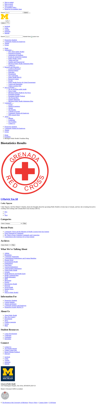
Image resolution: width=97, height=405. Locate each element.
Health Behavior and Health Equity (15, 273)
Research (7, 285)
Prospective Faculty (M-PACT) (14, 307)
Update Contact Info (11, 350)
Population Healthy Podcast (16, 96)
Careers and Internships (15, 84)
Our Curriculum (13, 75)
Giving (7, 45)
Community (8, 103)
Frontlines (8, 137)
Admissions (8, 50)
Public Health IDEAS (14, 77)
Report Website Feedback (12, 352)
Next (6, 215)
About (6, 116)
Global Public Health (11, 270)
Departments (12, 74)
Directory (7, 354)
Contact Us (11, 65)
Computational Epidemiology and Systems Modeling (20, 258)
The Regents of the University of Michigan (15, 402)
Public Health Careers (14, 58)
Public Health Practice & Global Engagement (21, 82)
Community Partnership (12, 256)
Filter (24, 223)
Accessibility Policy (10, 7)
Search (3, 12)
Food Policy (8, 265)
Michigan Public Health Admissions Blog (20, 63)
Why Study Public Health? (16, 51)
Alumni (7, 43)
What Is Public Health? (11, 292)
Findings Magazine (14, 99)
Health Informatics (10, 277)
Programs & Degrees (14, 53)
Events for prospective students (17, 57)
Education (11, 72)
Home (6, 48)
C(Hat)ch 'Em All (9, 199)
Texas (6, 291)
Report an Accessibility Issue (13, 9)
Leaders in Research (14, 69)
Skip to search (9, 4)
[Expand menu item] (12, 50)
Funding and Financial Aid (16, 62)
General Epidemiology (11, 267)
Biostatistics (8, 255)
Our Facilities (12, 122)
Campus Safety (43, 402)
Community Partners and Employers (15, 305)
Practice (7, 282)
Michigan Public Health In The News (19, 92)
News (6, 320)
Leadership (11, 120)
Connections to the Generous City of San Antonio (19, 237)
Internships (8, 339)
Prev (6, 212)
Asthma (7, 253)
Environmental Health (11, 262)
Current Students (10, 302)
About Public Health (11, 315)
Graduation (8, 337)
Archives (5, 241)
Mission (10, 118)
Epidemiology (9, 263)
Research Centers (13, 79)
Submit (26, 12)
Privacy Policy (33, 402)
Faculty (10, 81)
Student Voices (9, 289)
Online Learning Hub (14, 86)
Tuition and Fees (13, 60)
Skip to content (9, 2)
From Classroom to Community (14, 233)
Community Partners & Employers (15, 41)
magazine (10, 322)
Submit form (27, 36)
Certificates (8, 335)
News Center (12, 91)
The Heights (12, 110)
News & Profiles (9, 87)
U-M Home (52, 402)
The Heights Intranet (11, 348)
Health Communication (11, 275)
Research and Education (12, 67)
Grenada (7, 272)
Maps (6, 325)
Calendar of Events (14, 111)
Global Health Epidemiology (13, 268)
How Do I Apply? (10, 317)
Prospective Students (11, 40)
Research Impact (13, 70)
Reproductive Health (11, 284)
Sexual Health (9, 287)
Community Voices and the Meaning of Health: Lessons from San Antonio (27, 231)
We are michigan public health (17, 89)
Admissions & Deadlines (15, 55)
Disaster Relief (9, 260)
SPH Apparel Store (14, 115)
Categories (6, 219)
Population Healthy (14, 94)
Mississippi (8, 280)
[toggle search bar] (7, 22)
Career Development (11, 333)
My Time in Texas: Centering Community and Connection (22, 235)
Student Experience (14, 106)
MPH (6, 279)
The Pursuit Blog (13, 98)
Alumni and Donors (10, 304)
